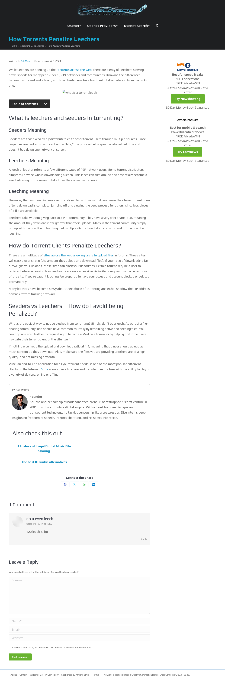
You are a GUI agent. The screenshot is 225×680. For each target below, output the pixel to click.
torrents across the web (75, 70)
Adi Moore (26, 61)
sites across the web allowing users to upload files (79, 255)
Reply (144, 539)
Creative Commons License (145, 674)
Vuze (44, 369)
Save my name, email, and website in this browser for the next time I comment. (52, 647)
